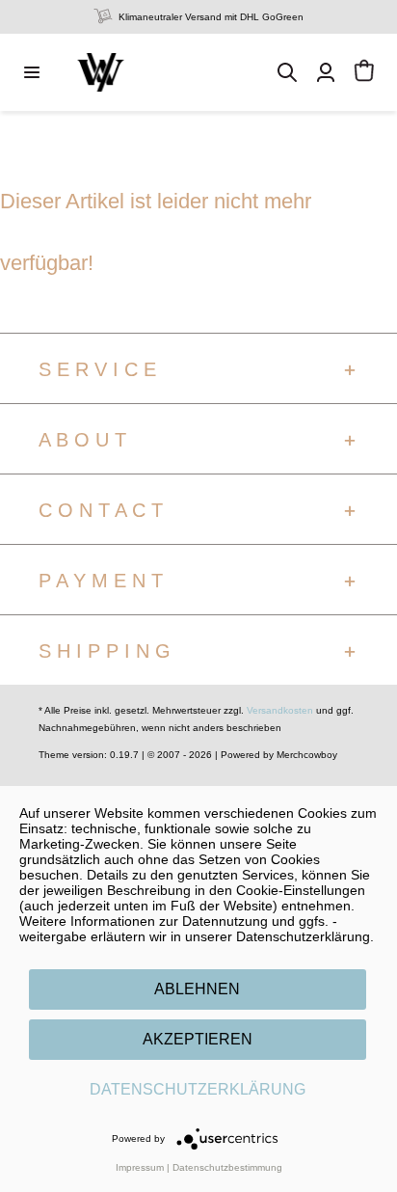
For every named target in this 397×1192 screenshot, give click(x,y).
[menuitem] (32, 72)
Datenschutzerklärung (197, 1089)
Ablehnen (197, 989)
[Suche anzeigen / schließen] (287, 72)
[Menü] (32, 72)
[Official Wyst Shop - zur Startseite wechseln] (100, 72)
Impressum (140, 1167)
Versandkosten (280, 710)
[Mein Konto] (325, 72)
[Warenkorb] (364, 72)
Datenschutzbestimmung (227, 1167)
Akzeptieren (197, 1039)
